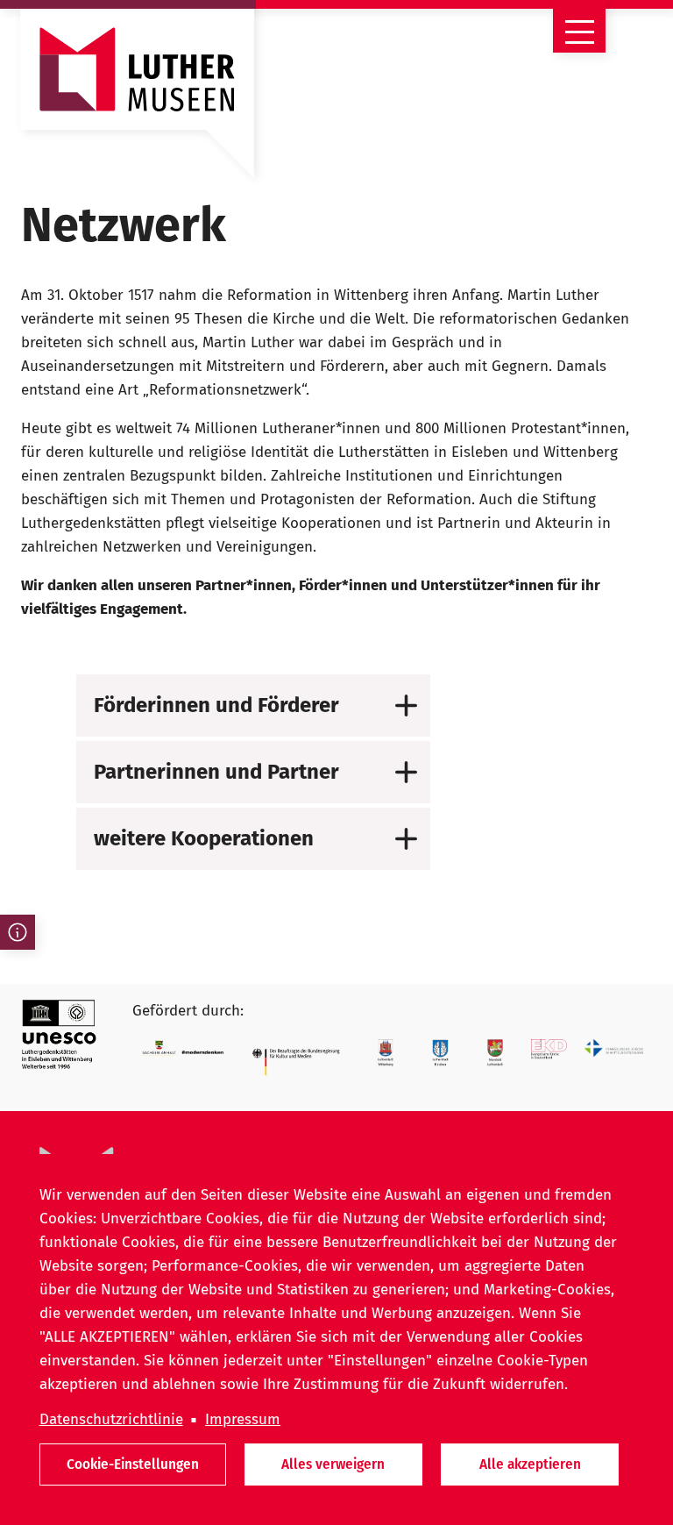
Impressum (242, 1419)
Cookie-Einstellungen (133, 1464)
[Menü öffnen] (579, 26)
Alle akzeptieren (530, 1464)
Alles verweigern (333, 1464)
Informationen (17, 932)
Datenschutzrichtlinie (111, 1419)
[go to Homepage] (137, 101)
